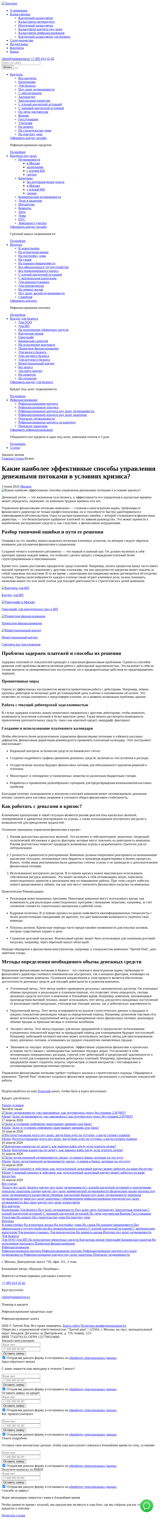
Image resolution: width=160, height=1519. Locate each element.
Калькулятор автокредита (36, 21)
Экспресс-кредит (30, 371)
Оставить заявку (13, 1353)
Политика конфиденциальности (103, 1325)
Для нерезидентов (31, 285)
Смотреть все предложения (21, 644)
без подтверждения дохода (45, 182)
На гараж (24, 259)
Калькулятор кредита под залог (40, 29)
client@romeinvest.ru (16, 58)
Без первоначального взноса (38, 271)
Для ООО (25, 322)
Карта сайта (71, 1325)
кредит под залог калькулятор (59, 1202)
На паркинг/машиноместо (36, 263)
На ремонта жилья (89, 1232)
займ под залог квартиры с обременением (53, 1198)
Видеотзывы (19, 44)
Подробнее (18, 152)
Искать (7, 67)
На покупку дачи (30, 134)
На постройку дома (32, 256)
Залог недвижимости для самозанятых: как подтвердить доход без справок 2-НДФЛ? (72, 1116)
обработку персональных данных (93, 1358)
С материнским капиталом (37, 278)
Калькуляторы (20, 14)
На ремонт (25, 126)
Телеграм (44, 1091)
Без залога (25, 367)
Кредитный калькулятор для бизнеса (44, 36)
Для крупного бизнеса (34, 359)
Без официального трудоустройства (43, 267)
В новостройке (29, 248)
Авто (22, 212)
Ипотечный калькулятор (35, 25)
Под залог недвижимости (36, 89)
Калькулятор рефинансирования (41, 33)
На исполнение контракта (36, 344)
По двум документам (33, 112)
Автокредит (26, 97)
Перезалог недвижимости (36, 418)
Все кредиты (27, 78)
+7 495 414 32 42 (42, 58)
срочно (32, 174)
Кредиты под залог (23, 156)
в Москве (33, 163)
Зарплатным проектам (34, 100)
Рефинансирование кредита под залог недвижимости (56, 411)
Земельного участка (32, 223)
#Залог (6, 1116)
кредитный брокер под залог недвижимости (95, 1195)
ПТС (21, 219)
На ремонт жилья (30, 289)
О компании (19, 10)
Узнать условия (13, 1105)
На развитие (27, 374)
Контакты (17, 48)
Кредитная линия (30, 333)
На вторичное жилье (39, 1225)
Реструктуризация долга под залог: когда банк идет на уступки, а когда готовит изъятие (74, 1139)
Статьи (15, 447)
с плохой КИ (36, 170)
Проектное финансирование (38, 348)
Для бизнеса (27, 85)
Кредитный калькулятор (35, 18)
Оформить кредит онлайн (28, 138)
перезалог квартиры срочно (21, 1191)
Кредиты (16, 74)
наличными (35, 167)
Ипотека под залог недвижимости (127, 1232)
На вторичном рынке (33, 252)
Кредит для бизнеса (24, 318)
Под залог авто (86, 1210)
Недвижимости (29, 159)
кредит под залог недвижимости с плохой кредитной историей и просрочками (95, 1187)
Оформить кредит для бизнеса (31, 382)
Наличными (27, 82)
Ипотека (16, 244)
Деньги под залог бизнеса (20, 1187)
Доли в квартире (30, 200)
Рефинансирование (24, 400)
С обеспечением (29, 93)
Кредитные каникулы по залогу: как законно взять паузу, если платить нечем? (67, 1150)
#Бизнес (26, 486)
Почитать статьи (13, 1515)
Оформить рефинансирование (31, 430)
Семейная (25, 297)
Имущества (26, 204)
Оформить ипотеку (23, 300)
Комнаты (24, 208)
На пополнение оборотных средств (43, 329)
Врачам (23, 115)
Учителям (25, 123)
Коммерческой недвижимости (39, 197)
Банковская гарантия (33, 341)
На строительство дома (34, 130)
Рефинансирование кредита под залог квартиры (52, 415)
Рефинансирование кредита (38, 403)
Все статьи (9, 1183)
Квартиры (25, 178)
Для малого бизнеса (32, 352)
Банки (14, 51)
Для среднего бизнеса (33, 356)
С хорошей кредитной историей (41, 108)
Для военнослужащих (33, 282)
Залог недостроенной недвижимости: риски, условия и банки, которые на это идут (71, 1161)
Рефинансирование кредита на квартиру (47, 422)
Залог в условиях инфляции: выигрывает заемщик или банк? (55, 1127)
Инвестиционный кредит (36, 363)
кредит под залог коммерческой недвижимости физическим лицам (89, 1191)
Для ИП (24, 326)
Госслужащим (28, 119)
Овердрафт (26, 337)
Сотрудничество (21, 40)
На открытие (27, 378)
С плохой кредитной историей (40, 104)
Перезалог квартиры (33, 426)
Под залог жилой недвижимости (41, 293)
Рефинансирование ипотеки (38, 407)
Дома (22, 215)
